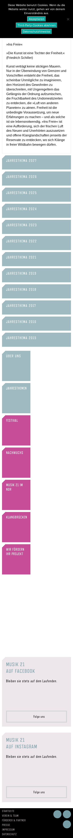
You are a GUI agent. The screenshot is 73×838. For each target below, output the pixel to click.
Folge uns (38, 717)
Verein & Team (10, 815)
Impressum (8, 829)
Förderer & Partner (14, 820)
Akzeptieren (36, 19)
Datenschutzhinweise (36, 31)
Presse (6, 825)
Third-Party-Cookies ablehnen (36, 25)
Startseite (8, 811)
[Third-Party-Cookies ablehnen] (68, 19)
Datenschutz (9, 834)
